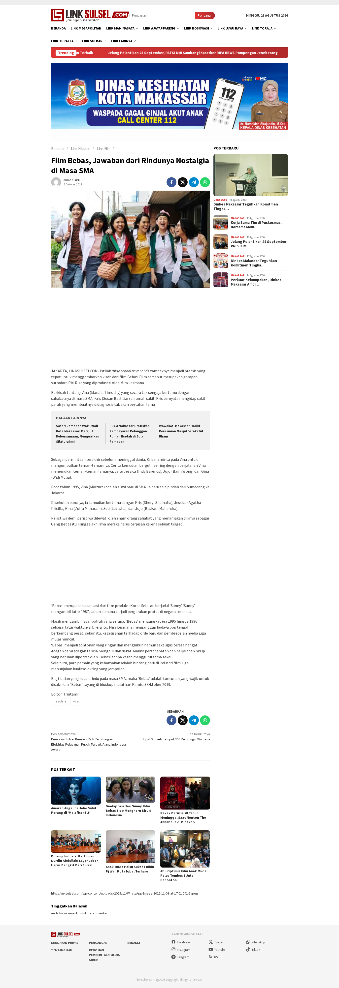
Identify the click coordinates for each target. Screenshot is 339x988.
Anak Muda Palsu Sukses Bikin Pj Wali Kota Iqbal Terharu (130, 869)
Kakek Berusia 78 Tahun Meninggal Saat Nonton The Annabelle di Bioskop (183, 817)
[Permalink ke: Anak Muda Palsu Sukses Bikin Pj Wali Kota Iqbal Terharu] (130, 846)
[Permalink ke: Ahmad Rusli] (56, 181)
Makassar (220, 200)
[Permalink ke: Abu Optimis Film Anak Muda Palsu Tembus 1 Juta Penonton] (185, 849)
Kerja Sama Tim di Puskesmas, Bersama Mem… (256, 224)
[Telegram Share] (194, 182)
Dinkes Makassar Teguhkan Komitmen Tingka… (245, 206)
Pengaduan (98, 943)
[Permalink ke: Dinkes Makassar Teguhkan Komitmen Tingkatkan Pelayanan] (250, 175)
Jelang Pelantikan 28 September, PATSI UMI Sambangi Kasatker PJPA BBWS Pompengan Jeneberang (163, 53)
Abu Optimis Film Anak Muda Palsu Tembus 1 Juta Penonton (183, 875)
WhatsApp (258, 942)
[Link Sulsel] (90, 15)
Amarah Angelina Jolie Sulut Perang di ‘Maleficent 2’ (74, 810)
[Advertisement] (130, 330)
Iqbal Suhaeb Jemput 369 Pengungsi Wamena (176, 736)
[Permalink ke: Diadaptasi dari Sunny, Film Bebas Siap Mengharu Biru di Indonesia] (130, 790)
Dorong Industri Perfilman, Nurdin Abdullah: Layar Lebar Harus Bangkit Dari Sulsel (74, 860)
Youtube (219, 950)
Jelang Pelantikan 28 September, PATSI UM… (259, 243)
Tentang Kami (62, 950)
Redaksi (133, 943)
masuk (73, 913)
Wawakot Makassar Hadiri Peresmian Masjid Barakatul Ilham (181, 431)
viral (76, 701)
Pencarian (205, 15)
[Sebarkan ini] (171, 182)
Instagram (184, 950)
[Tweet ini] (183, 182)
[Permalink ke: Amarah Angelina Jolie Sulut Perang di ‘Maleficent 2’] (76, 791)
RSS (216, 957)
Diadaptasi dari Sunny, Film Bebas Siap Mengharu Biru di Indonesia (129, 810)
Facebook (183, 942)
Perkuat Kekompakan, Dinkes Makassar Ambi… (256, 281)
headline (60, 701)
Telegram (183, 957)
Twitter (218, 942)
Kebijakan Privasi (65, 943)
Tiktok (256, 950)
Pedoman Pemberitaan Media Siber (104, 955)
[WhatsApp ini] (205, 182)
